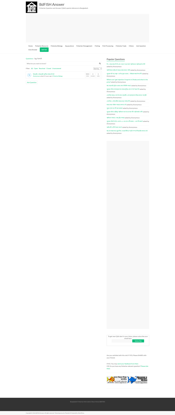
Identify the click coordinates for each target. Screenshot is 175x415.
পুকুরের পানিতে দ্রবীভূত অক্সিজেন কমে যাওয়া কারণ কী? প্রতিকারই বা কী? (125, 112)
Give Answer (32, 50)
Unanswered (56, 68)
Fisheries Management (84, 46)
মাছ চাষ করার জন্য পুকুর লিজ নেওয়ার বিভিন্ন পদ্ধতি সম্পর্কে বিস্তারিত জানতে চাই (127, 131)
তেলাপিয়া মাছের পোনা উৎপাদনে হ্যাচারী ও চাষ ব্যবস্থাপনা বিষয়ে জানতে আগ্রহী (126, 95)
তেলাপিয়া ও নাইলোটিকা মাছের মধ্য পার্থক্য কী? (118, 101)
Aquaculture (69, 46)
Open (36, 68)
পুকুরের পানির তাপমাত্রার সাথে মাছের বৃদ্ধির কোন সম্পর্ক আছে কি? (123, 89)
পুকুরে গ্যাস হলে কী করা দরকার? (114, 108)
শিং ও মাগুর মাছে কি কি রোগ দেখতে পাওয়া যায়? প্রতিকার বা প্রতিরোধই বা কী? (126, 64)
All (32, 68)
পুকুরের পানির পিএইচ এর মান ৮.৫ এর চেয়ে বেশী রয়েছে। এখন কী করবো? (125, 121)
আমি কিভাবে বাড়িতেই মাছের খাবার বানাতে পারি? (118, 70)
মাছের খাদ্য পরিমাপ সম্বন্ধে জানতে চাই (116, 104)
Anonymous (36, 76)
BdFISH (44, 50)
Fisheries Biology (57, 46)
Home (30, 46)
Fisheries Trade (121, 46)
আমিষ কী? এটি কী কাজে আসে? (114, 127)
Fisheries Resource (41, 46)
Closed (48, 68)
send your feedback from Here (127, 364)
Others (131, 46)
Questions (29, 58)
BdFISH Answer (52, 4)
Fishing (97, 46)
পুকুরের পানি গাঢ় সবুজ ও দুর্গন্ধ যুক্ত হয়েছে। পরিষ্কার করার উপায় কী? (124, 73)
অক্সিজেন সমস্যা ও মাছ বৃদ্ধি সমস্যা (115, 118)
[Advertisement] (88, 28)
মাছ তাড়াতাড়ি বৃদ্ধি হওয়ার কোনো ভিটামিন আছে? (119, 85)
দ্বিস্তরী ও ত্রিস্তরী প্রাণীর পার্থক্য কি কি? (43, 74)
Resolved (42, 68)
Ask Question (141, 46)
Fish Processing (107, 46)
